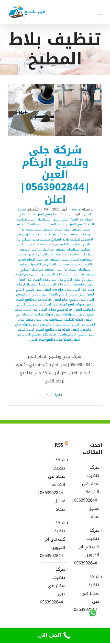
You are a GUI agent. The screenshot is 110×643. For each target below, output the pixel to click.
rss (59, 445)
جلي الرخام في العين (65, 279)
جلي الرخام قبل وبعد (79, 284)
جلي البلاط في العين (47, 274)
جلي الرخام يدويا (51, 284)
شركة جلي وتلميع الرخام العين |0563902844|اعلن (62, 110)
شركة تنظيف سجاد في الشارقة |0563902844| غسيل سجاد (54, 484)
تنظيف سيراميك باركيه (80, 274)
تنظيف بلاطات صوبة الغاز (36, 244)
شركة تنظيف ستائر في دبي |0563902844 (54, 585)
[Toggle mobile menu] (99, 14)
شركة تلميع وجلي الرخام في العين (48, 309)
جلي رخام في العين (57, 289)
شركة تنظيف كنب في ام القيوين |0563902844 (54, 539)
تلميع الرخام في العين (52, 214)
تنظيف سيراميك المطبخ (37, 269)
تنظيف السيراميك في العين (47, 224)
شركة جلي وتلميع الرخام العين (48, 329)
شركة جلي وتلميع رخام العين (50, 339)
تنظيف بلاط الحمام (68, 229)
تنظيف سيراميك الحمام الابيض (49, 254)
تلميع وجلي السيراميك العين (49, 219)
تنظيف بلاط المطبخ (66, 239)
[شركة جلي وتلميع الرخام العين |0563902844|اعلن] (55, 110)
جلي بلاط (30, 284)
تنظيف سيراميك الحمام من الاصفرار (55, 264)
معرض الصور (48, 110)
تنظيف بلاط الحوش (66, 234)
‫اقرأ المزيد (54, 395)
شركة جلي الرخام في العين (51, 324)
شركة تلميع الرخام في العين (64, 304)
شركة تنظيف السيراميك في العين (59, 319)
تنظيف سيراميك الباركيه (48, 249)
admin (76, 209)
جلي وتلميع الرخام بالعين (67, 294)
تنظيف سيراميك (78, 249)
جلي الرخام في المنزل (32, 279)
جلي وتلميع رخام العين (69, 299)
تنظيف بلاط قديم (68, 244)
